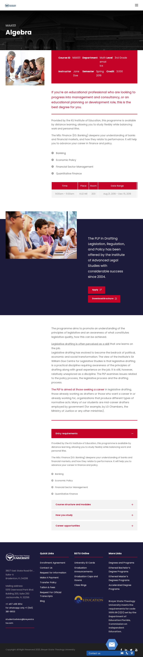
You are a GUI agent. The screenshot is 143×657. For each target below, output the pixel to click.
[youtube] (136, 650)
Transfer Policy (48, 582)
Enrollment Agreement (52, 562)
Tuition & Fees (47, 587)
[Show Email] (122, 653)
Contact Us (46, 567)
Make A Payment (49, 577)
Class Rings (80, 585)
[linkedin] (126, 650)
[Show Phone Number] (127, 653)
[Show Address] (132, 653)
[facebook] (121, 650)
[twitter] (131, 650)
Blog (42, 601)
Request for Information (53, 572)
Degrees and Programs (121, 562)
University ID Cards (84, 562)
